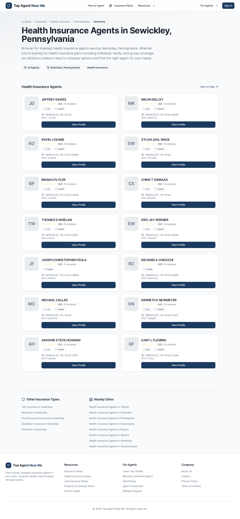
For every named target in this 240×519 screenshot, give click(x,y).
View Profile (78, 124)
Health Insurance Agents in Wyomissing (111, 423)
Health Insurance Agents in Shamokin (110, 412)
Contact (186, 476)
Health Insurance (60, 21)
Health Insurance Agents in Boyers (108, 429)
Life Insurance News (76, 481)
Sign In (228, 5)
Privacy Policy (189, 481)
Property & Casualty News (79, 486)
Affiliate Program (132, 490)
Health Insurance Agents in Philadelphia (111, 418)
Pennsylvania (81, 21)
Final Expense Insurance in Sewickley (43, 418)
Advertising (129, 481)
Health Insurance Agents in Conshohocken (113, 446)
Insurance (41, 21)
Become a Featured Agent (138, 476)
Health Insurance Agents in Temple (109, 406)
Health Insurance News (77, 476)
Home (27, 21)
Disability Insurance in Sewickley (40, 423)
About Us (186, 471)
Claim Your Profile (133, 471)
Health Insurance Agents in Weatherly (110, 440)
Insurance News (123, 5)
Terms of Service (191, 486)
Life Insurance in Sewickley (37, 406)
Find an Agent (96, 5)
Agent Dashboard (133, 486)
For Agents (206, 5)
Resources (144, 5)
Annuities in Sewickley (34, 429)
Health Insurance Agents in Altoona (109, 434)
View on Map (207, 86)
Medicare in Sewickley (34, 412)
